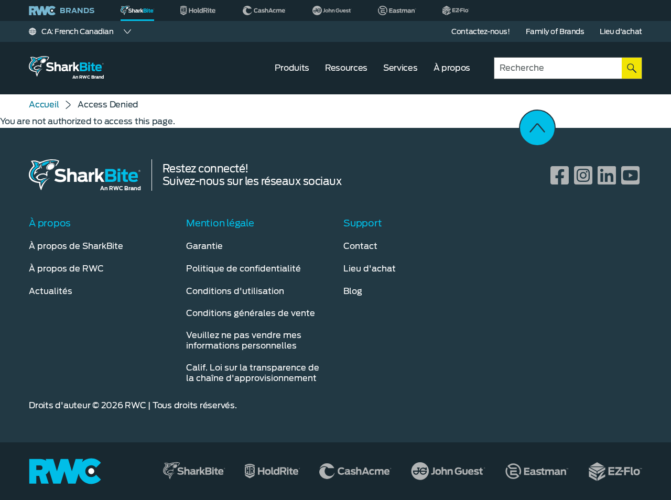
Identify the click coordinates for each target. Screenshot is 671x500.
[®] (137, 10)
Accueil (44, 105)
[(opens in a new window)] (198, 10)
